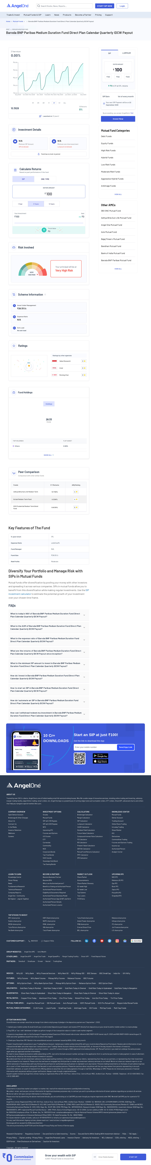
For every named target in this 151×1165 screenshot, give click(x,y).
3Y (54, 103)
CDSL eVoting (120, 1138)
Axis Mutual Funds (70, 1003)
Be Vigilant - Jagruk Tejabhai (18, 899)
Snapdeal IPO (117, 896)
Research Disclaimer (14, 1134)
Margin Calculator (83, 818)
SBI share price (48, 927)
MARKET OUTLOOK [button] (84, 874)
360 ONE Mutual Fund (111, 210)
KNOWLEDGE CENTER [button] (120, 812)
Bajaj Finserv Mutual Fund (113, 239)
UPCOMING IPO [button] (118, 874)
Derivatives (116, 836)
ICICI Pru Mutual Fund (106, 1003)
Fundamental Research (16, 886)
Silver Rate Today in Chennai (85, 993)
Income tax (116, 846)
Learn (47, 14)
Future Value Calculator (85, 833)
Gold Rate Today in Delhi (53, 988)
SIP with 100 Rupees (50, 821)
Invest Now (118, 118)
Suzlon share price (14, 921)
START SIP (133, 1157)
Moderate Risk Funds (110, 171)
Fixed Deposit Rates (98, 956)
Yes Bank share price (15, 930)
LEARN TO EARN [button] (14, 874)
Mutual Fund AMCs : (15, 1003)
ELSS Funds (38, 1008)
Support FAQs (49, 941)
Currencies (46, 842)
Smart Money (13, 880)
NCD (44, 849)
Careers (11, 836)
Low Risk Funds (108, 164)
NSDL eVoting (133, 1138)
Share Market (116, 830)
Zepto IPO (115, 889)
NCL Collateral (107, 1138)
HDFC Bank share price (51, 918)
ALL (65, 103)
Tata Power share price (51, 930)
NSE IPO (115, 877)
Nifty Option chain (24, 983)
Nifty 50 (19, 973)
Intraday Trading (118, 827)
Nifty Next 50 (63, 973)
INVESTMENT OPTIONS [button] (52, 812)
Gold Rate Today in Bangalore (125, 988)
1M (33, 103)
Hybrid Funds (107, 157)
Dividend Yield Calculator (86, 830)
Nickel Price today (82, 998)
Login (122, 6)
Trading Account (118, 821)
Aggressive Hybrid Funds (112, 178)
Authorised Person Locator (52, 905)
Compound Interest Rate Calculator (90, 836)
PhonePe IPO (116, 893)
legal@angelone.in (67, 1120)
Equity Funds (107, 143)
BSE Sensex (92, 973)
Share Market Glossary (85, 883)
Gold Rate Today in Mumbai (30, 988)
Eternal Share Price (84, 927)
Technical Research (15, 889)
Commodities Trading (119, 839)
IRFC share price (14, 918)
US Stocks (46, 836)
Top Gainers (81, 893)
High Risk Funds (108, 150)
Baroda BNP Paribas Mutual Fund (116, 260)
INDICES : (10, 973)
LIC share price (117, 930)
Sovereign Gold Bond (50, 861)
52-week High (82, 886)
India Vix (116, 973)
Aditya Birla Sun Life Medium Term (25, 492)
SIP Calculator (82, 821)
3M (38, 103)
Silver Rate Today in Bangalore (59, 993)
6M (43, 103)
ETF (44, 839)
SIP (23, 179)
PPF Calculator (82, 855)
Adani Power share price (86, 921)
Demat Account (117, 818)
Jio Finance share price (120, 927)
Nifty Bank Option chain (43, 983)
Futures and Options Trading (122, 842)
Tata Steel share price (85, 918)
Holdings (49, 404)
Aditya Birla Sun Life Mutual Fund (116, 217)
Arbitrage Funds (108, 185)
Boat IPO (115, 886)
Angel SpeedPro (54, 956)
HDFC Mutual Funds (87, 1003)
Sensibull (22, 961)
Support (109, 14)
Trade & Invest (13, 14)
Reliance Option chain (87, 983)
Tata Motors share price (16, 927)
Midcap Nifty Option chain (66, 983)
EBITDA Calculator (83, 849)
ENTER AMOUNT (49, 188)
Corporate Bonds (49, 852)
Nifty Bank (29, 973)
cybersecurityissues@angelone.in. (74, 1118)
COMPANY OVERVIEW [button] (16, 812)
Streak (40, 961)
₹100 (108, 77)
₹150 (118, 77)
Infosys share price (118, 921)
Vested (47, 961)
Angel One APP (26, 956)
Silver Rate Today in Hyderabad (33, 993)
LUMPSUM (126, 53)
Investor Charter (73, 1138)
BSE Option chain (105, 983)
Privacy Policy (49, 1126)
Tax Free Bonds (48, 855)
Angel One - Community (16, 896)
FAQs (124, 1134)
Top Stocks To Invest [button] (17, 915)
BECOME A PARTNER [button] (51, 874)
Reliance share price (119, 918)
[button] (48, 615)
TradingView (57, 961)
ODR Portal (10, 1141)
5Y (59, 103)
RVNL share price (49, 924)
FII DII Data (81, 899)
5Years (52, 204)
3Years (36, 204)
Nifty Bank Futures (38, 978)
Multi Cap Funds (120, 1008)
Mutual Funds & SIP (32, 14)
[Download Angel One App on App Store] (100, 761)
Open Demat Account (15, 815)
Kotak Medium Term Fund (22, 499)
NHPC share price (49, 921)
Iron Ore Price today (100, 998)
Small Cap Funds (65, 1008)
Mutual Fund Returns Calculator (88, 852)
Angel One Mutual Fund (111, 225)
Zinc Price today (65, 998)
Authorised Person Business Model (55, 896)
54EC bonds (47, 858)
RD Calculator (82, 842)
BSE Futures (88, 978)
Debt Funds (106, 136)
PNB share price (83, 924)
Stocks (45, 815)
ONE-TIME (45, 179)
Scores (73, 1134)
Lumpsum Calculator (84, 824)
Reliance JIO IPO (117, 880)
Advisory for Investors (90, 1138)
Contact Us (12, 824)
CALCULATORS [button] (83, 812)
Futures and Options (50, 833)
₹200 (128, 77)
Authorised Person (118, 849)
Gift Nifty (126, 973)
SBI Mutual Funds (53, 1003)
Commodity (47, 846)
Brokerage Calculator (85, 815)
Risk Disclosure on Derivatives (29, 1141)
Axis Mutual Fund (109, 232)
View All (118, 194)
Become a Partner (83, 14)
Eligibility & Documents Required (54, 893)
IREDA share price (14, 924)
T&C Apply (132, 1134)
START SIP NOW (104, 6)
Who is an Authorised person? (53, 883)
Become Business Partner (52, 877)
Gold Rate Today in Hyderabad (100, 988)
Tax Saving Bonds (49, 864)
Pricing (98, 14)
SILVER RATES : (12, 993)
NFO (44, 827)
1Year (20, 204)
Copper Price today (28, 998)
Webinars (11, 833)
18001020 (34, 941)
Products (67, 14)
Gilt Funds (93, 1008)
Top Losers (81, 896)
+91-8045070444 (45, 1118)
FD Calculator (82, 839)
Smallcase (31, 961)
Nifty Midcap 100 (77, 973)
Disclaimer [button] (11, 1086)
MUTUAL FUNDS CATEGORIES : (18, 1008)
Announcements (83, 880)
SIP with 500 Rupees (50, 824)
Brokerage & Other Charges (18, 818)
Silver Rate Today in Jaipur (109, 993)
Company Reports (14, 893)
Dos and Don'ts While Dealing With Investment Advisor (99, 1134)
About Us (11, 821)
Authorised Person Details (52, 902)
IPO (113, 833)
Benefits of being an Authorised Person (57, 886)
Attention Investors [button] (16, 1019)
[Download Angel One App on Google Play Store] (100, 755)
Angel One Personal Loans (55, 1138)
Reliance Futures (74, 978)
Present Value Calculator (86, 846)
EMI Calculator (82, 858)
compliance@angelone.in (65, 1112)
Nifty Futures (22, 978)
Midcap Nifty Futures (56, 978)
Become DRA (47, 880)
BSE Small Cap (105, 973)
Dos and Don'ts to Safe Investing (55, 1134)
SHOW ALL (48, 455)
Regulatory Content (32, 1134)
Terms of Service (63, 1126)
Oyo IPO (114, 883)
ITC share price (117, 924)
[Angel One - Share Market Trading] (17, 6)
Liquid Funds (51, 1008)
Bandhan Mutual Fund (111, 246)
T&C (131, 113)
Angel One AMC (29, 952)
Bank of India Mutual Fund (113, 253)
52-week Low (82, 889)
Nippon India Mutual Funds (127, 1003)
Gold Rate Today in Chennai (75, 988)
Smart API (85, 956)
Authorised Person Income (52, 889)
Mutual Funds (47, 818)
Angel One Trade (39, 956)
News (56, 14)
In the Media (12, 827)
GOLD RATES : (12, 988)
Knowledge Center (14, 877)
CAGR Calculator (83, 827)
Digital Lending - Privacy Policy (31, 1138)
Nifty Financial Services (46, 973)
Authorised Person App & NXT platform (57, 899)
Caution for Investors (51, 1141)
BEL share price (82, 930)
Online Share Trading (119, 824)
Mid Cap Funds (105, 1008)
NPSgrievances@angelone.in (16, 1115)
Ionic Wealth (42, 952)
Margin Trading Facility (70, 956)
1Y (49, 103)
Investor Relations (14, 830)
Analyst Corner (117, 852)
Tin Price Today (117, 998)
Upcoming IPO (48, 830)
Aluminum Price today (48, 998)
